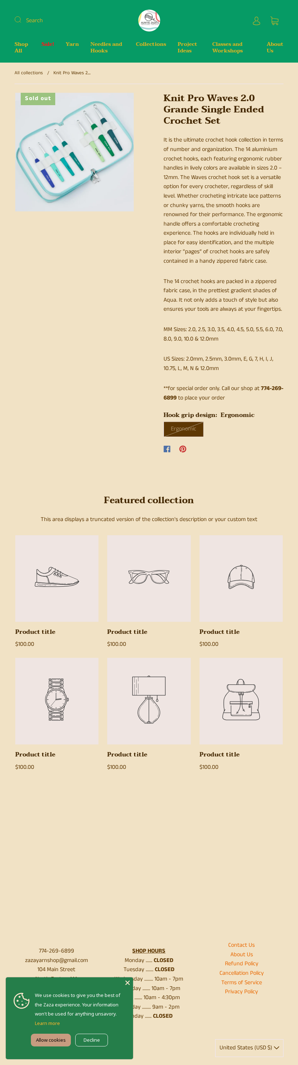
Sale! (47, 44)
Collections (151, 44)
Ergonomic (183, 429)
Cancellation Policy (242, 973)
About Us (275, 47)
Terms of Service (241, 982)
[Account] (256, 20)
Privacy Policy (241, 991)
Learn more (47, 1023)
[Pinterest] (183, 449)
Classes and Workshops (227, 47)
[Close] (127, 982)
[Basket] (274, 20)
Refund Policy (241, 963)
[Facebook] (167, 449)
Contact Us (241, 945)
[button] (27, 153)
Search (34, 20)
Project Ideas (187, 47)
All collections (29, 72)
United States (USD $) (247, 1048)
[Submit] (23, 20)
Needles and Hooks (106, 47)
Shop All (21, 47)
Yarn (72, 44)
